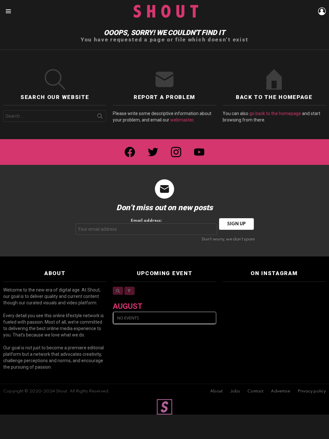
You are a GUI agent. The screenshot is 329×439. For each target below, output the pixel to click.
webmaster (181, 119)
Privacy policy (312, 391)
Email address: (146, 221)
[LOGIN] (322, 11)
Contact (255, 391)
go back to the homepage (275, 113)
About (216, 391)
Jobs (235, 391)
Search (99, 117)
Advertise (280, 391)
